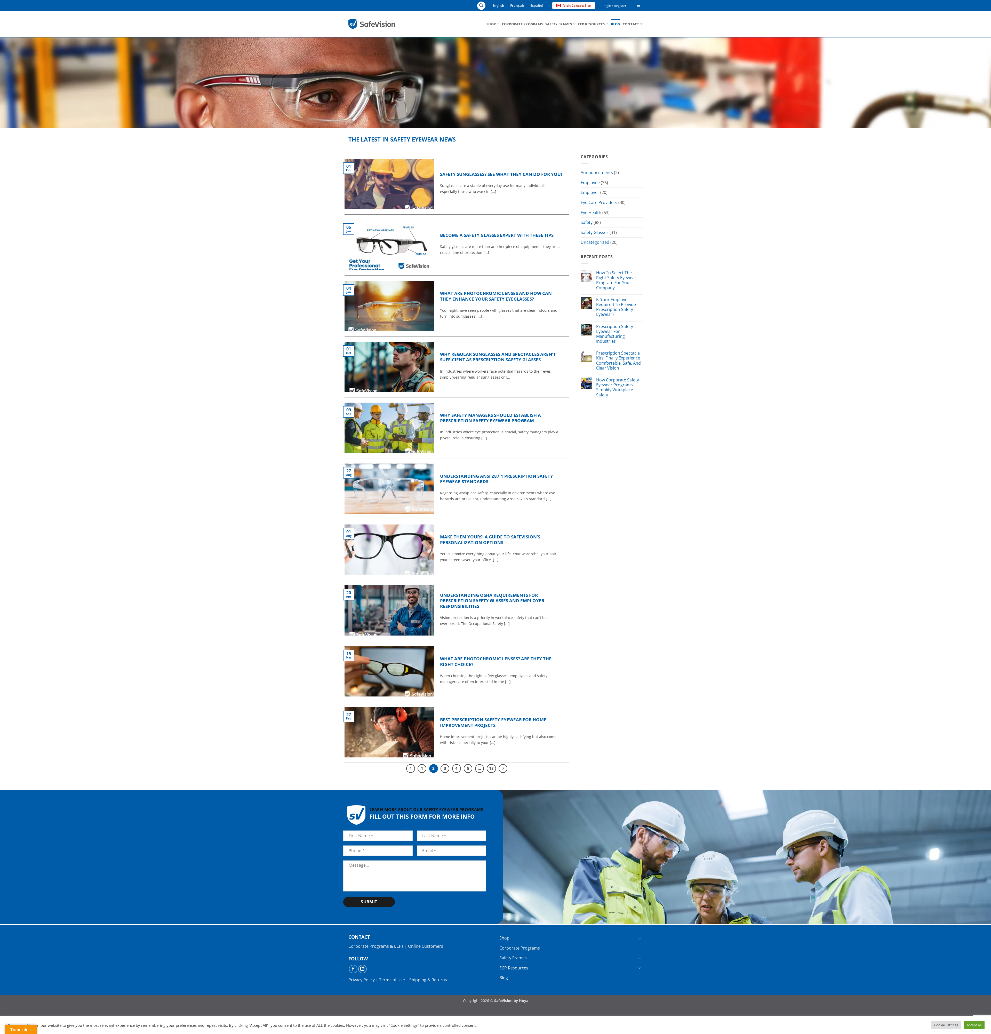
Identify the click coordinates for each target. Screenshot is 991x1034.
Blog (615, 24)
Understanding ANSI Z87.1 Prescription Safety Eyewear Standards (496, 478)
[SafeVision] (371, 24)
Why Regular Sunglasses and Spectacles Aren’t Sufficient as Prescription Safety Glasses (498, 357)
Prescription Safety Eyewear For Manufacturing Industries (614, 334)
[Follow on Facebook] (353, 969)
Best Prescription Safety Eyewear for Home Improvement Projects (493, 722)
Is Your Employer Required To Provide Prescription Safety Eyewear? (616, 307)
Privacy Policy (361, 980)
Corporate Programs (522, 24)
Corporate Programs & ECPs (376, 946)
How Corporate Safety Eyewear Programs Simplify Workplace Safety (617, 387)
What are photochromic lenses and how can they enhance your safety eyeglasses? (496, 296)
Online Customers (425, 946)
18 (491, 768)
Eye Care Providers (599, 202)
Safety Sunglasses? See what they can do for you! (501, 174)
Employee (590, 182)
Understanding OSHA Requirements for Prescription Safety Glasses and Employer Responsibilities (492, 600)
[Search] (481, 6)
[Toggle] (639, 938)
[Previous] (410, 768)
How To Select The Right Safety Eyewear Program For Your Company (616, 280)
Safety (587, 222)
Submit (369, 902)
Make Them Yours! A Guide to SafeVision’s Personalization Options (490, 539)
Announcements (597, 172)
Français (517, 5)
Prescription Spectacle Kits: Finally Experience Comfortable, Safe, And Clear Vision (618, 361)
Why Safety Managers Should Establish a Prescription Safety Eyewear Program (490, 418)
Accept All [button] (974, 1025)
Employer (590, 192)
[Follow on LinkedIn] (362, 969)
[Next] (503, 768)
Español (536, 5)
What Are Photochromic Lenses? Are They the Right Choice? (496, 661)
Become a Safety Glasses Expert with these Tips (497, 235)
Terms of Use (392, 980)
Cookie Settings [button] (946, 1025)
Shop (491, 24)
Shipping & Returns (428, 980)
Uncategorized (595, 242)
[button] (614, 5)
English (498, 5)
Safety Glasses (595, 232)
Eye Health (591, 212)
